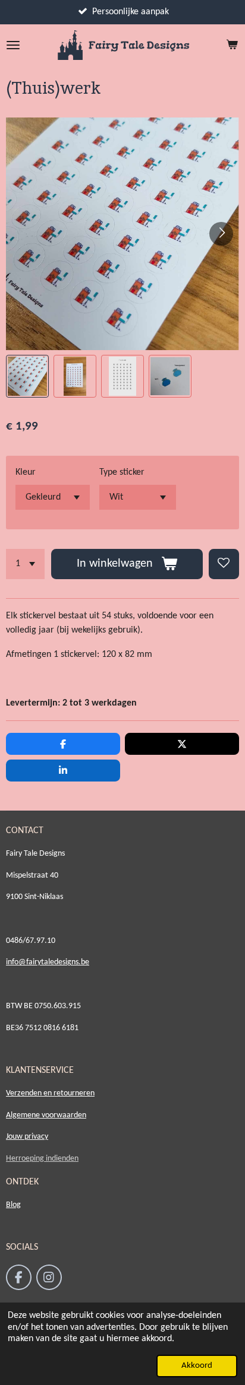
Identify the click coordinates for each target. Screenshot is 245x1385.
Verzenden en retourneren (50, 1093)
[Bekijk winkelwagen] (232, 45)
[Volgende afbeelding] (221, 234)
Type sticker (122, 472)
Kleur (25, 472)
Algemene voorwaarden (46, 1115)
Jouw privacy (27, 1137)
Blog (13, 1205)
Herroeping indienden (42, 1158)
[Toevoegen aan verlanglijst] (224, 564)
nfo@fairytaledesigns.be (48, 962)
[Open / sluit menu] (13, 45)
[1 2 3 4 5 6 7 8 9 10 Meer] (25, 564)
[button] (27, 376)
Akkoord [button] (196, 1365)
